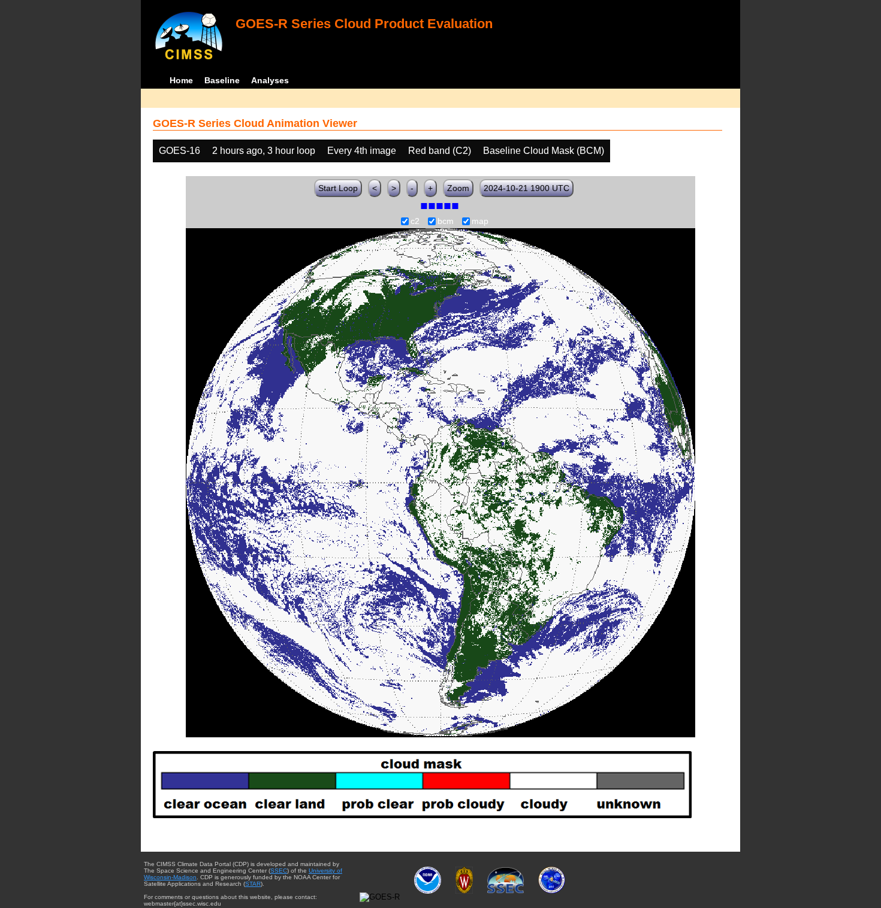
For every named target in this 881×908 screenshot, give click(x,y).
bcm (446, 221)
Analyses (270, 80)
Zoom (458, 188)
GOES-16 (179, 151)
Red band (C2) (439, 151)
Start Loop (338, 188)
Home (181, 80)
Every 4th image (361, 151)
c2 (415, 221)
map (480, 221)
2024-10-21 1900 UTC (526, 188)
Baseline (222, 80)
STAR (253, 883)
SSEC (278, 870)
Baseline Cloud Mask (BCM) (543, 151)
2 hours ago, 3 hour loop (263, 151)
